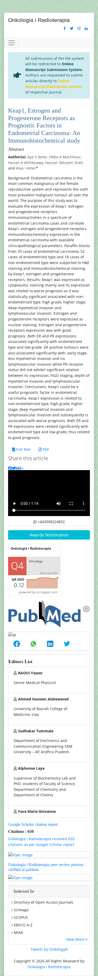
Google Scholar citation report (33, 824)
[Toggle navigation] (11, 43)
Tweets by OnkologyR (49, 949)
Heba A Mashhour (65, 156)
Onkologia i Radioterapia (49, 966)
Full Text (22, 449)
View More (75, 939)
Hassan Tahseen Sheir (64, 162)
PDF (45, 449)
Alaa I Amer (26, 168)
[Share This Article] (16, 644)
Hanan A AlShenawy (25, 162)
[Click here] (64, 28)
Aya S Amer (37, 156)
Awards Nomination (49, 535)
